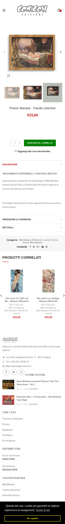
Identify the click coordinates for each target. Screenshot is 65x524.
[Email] (43, 247)
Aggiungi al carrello (40, 143)
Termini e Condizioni (12, 418)
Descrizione (9, 164)
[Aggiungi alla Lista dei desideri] (26, 271)
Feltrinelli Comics (11, 495)
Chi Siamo (7, 435)
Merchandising (16, 307)
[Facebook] (30, 247)
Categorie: (12, 240)
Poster (54, 240)
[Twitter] (34, 247)
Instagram (21, 372)
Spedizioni (7, 430)
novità (46, 240)
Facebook (6, 372)
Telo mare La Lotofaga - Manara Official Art (48, 299)
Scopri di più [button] (43, 510)
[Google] (38, 247)
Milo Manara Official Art (30, 240)
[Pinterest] (46, 247)
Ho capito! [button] (32, 518)
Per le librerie (8, 440)
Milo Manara (8, 484)
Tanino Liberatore (11, 490)
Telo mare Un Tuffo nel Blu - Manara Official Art (17, 299)
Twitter (14, 372)
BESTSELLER (16, 304)
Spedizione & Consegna (16, 219)
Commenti (33, 389)
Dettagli (7, 227)
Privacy (6, 424)
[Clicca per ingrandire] (9, 76)
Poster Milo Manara (32, 242)
